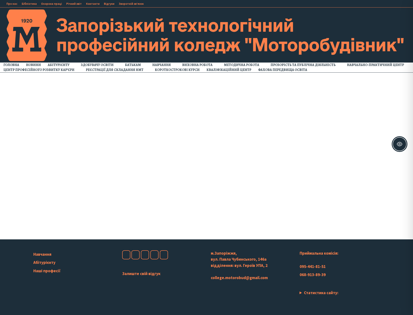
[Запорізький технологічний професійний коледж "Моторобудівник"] (206, 34)
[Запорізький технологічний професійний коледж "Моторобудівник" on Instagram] (135, 254)
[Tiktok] (401, 3)
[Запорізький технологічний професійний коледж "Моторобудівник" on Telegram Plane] (164, 254)
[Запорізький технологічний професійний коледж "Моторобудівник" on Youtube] (145, 254)
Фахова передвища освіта (282, 69)
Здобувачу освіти (97, 65)
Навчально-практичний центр (375, 65)
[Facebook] (385, 3)
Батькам (133, 65)
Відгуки (109, 4)
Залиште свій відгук (141, 273)
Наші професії (46, 270)
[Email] (406, 3)
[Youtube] (390, 3)
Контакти (93, 4)
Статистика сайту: (321, 292)
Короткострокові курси (177, 69)
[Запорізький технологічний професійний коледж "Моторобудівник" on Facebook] (126, 254)
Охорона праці (51, 4)
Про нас (11, 4)
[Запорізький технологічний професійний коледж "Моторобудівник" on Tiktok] (154, 254)
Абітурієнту (58, 65)
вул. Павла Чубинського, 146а (239, 259)
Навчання (161, 65)
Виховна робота (197, 65)
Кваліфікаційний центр (228, 69)
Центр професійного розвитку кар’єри (38, 69)
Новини (33, 65)
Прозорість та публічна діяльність (303, 65)
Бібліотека (29, 4)
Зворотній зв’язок (131, 4)
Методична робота (241, 65)
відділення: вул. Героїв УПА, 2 (239, 265)
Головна (11, 65)
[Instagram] (396, 3)
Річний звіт (74, 4)
